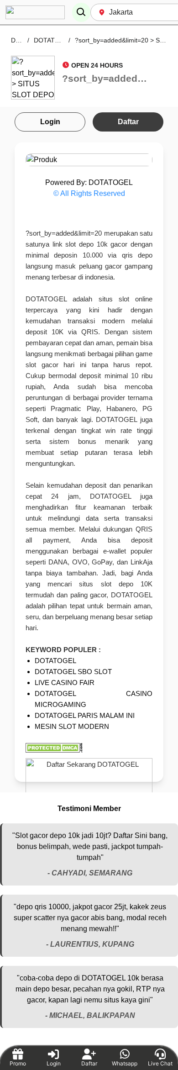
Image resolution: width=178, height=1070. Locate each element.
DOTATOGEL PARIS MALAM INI (85, 715)
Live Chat (160, 1063)
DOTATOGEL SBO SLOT (73, 671)
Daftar (128, 122)
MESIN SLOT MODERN (72, 726)
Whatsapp (124, 1063)
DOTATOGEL (55, 660)
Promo (18, 1063)
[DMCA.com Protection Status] (89, 748)
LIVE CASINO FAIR (64, 682)
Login (50, 122)
